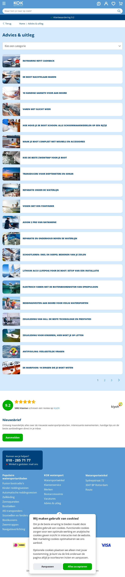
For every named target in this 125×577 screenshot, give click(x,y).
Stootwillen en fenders (15, 515)
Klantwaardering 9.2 (63, 17)
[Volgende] (119, 380)
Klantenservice (52, 485)
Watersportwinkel (54, 480)
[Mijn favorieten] (113, 4)
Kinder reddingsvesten (15, 488)
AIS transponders (12, 511)
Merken (48, 489)
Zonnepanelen (10, 501)
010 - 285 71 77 (18, 460)
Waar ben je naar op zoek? (120, 11)
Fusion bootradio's (13, 483)
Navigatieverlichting (13, 529)
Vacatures (50, 498)
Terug (8, 23)
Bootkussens (9, 520)
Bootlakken (8, 506)
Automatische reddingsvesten (19, 492)
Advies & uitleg (52, 503)
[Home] (18, 5)
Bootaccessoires (53, 494)
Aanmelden (13, 437)
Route (89, 489)
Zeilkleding (8, 497)
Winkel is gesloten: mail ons (23, 464)
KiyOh (57, 408)
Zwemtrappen (10, 524)
